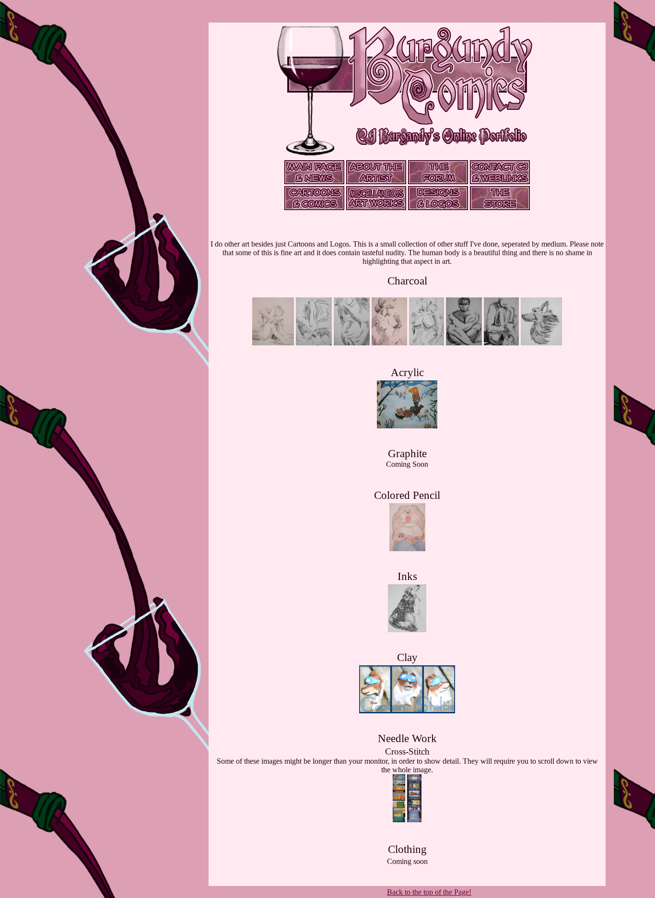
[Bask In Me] (426, 343)
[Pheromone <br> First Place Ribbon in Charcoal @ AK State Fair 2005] (352, 343)
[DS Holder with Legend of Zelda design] (414, 819)
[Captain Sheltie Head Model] (407, 711)
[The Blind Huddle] (463, 343)
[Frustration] (314, 343)
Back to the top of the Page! (429, 892)
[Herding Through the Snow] (407, 426)
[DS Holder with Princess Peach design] (399, 819)
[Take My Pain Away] (273, 343)
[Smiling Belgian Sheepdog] (541, 343)
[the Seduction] (389, 343)
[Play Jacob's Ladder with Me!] (407, 548)
